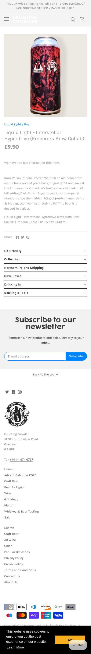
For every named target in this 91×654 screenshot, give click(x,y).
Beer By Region (14, 487)
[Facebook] (13, 391)
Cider (8, 546)
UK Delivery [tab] (13, 251)
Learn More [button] (15, 647)
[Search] (72, 19)
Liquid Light (12, 124)
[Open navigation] (6, 19)
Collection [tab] (11, 259)
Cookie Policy (13, 564)
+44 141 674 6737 (21, 459)
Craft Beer (11, 481)
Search (9, 528)
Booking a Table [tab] (16, 293)
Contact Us (12, 576)
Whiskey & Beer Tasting (21, 511)
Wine (7, 493)
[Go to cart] (82, 19)
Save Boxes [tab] (12, 276)
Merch (8, 505)
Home (8, 469)
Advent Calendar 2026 (20, 475)
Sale (7, 517)
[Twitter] (7, 391)
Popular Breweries (17, 552)
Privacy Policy (13, 558)
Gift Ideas (11, 499)
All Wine (10, 540)
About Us (11, 582)
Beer (27, 124)
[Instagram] (20, 391)
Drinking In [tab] (12, 284)
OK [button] (70, 639)
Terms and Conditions (20, 570)
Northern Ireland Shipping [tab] (24, 268)
